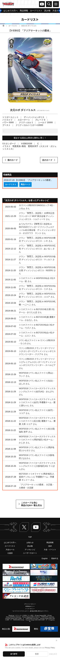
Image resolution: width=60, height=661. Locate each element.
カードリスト (13, 26)
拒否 (37, 654)
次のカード (47, 160)
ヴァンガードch (42, 4)
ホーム (3, 25)
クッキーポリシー (30, 608)
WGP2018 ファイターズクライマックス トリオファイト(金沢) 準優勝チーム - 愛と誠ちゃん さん (37, 402)
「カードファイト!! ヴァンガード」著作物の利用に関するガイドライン (30, 611)
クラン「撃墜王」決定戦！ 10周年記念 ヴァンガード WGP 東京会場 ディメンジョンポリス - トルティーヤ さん (36, 216)
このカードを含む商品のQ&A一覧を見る (31, 503)
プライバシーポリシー (30, 604)
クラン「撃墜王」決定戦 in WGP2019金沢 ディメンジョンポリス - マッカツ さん (37, 259)
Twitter (24, 527)
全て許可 (13, 654)
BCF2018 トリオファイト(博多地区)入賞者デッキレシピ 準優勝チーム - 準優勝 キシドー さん (36, 477)
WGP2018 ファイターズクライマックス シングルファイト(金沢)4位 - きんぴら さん (37, 391)
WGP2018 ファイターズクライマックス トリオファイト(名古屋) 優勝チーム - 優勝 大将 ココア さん (37, 421)
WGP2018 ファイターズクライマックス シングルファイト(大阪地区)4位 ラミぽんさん (37, 466)
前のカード (13, 160)
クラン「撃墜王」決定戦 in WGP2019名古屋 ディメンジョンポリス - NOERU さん (37, 270)
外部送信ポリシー (30, 606)
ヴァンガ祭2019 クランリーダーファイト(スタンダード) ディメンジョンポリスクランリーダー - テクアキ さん (37, 351)
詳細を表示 (53, 654)
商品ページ (25, 184)
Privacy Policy (50, 648)
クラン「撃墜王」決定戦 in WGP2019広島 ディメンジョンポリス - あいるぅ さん (37, 248)
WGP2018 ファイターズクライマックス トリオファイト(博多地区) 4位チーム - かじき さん (37, 439)
